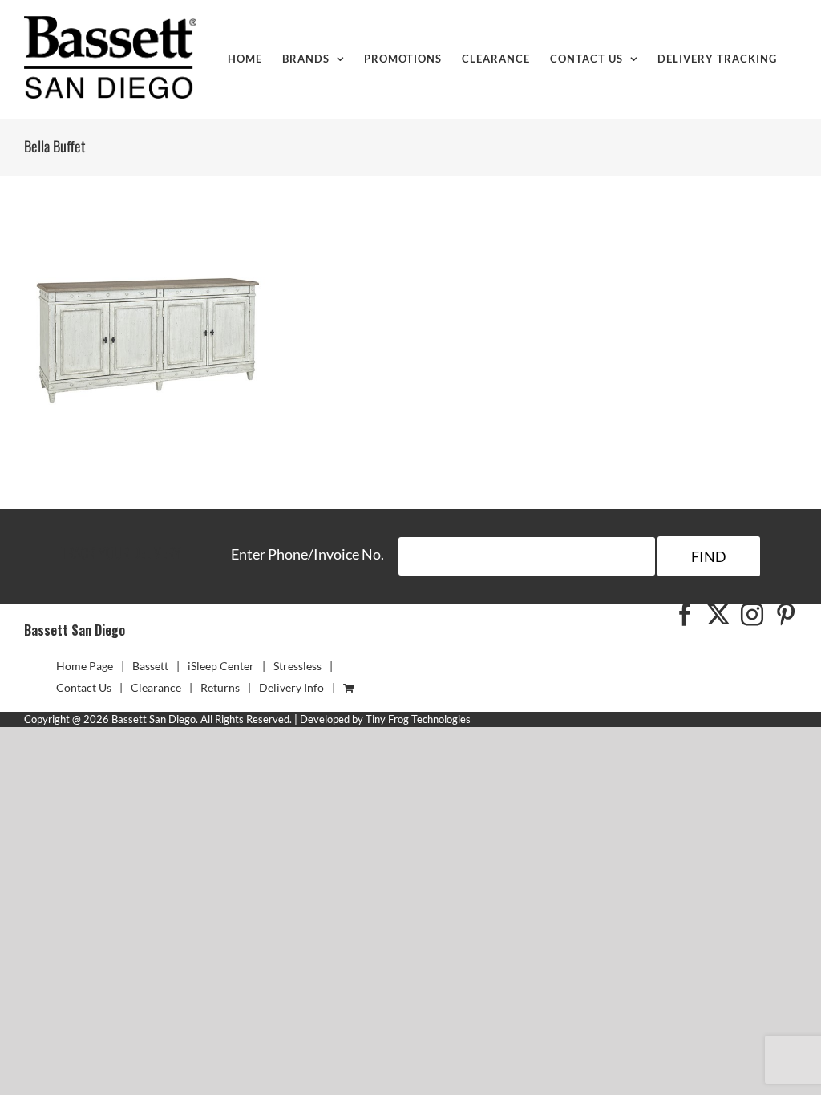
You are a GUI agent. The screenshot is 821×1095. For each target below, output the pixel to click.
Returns (220, 687)
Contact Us (83, 687)
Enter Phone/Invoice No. (307, 554)
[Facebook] (684, 615)
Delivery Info (291, 687)
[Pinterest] (785, 615)
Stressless (297, 666)
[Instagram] (752, 615)
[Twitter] (718, 615)
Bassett (150, 666)
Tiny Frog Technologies (418, 719)
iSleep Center (221, 666)
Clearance (156, 687)
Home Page (84, 666)
